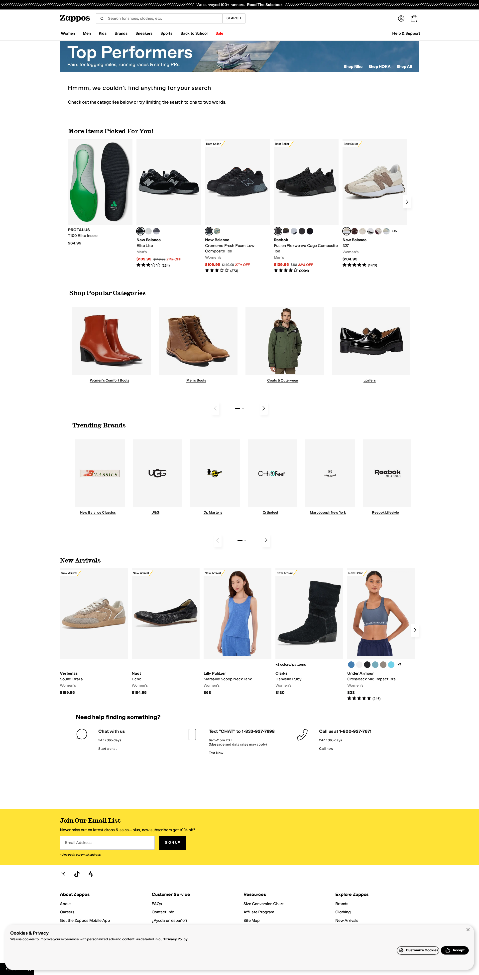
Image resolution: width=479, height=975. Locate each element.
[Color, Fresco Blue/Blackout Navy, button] (391, 665)
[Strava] (90, 874)
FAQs (157, 903)
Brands (341, 903)
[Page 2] (243, 408)
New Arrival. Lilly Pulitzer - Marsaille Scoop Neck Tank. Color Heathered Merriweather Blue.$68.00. (237, 631)
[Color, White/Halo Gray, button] (359, 665)
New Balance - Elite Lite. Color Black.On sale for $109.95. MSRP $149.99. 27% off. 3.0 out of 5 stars (168, 203)
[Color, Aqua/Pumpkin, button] (217, 231)
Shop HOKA (379, 66)
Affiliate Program (258, 912)
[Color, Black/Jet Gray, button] (367, 665)
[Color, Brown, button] (286, 231)
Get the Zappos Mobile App (85, 920)
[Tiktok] (76, 874)
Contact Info (163, 912)
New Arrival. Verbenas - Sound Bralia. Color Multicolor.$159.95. (94, 631)
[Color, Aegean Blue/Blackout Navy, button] (351, 665)
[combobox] (159, 18)
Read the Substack (264, 4)
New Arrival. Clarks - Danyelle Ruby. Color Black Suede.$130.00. (309, 631)
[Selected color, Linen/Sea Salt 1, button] (347, 231)
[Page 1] (237, 408)
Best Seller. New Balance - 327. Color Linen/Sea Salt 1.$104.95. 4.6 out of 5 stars (375, 203)
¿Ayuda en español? (170, 920)
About (65, 903)
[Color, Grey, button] (156, 231)
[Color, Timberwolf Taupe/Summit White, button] (383, 665)
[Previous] (215, 408)
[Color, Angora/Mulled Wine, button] (378, 231)
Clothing (343, 912)
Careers (67, 912)
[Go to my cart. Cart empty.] (414, 18)
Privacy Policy (175, 939)
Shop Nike (353, 66)
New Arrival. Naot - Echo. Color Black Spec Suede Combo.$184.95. (166, 631)
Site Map (251, 920)
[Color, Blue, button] (148, 231)
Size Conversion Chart (263, 903)
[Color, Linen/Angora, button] (362, 231)
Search (234, 18)
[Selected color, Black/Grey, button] (209, 231)
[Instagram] (62, 874)
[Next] (407, 201)
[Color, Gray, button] (294, 231)
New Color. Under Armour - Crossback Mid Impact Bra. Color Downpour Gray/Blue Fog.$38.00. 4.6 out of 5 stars (381, 634)
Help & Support (406, 33)
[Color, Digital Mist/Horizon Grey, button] (370, 231)
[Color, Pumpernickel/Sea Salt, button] (355, 231)
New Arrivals (346, 920)
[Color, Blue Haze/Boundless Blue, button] (375, 665)
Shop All (404, 66)
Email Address (78, 842)
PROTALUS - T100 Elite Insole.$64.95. (100, 192)
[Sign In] (401, 18)
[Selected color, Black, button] (140, 231)
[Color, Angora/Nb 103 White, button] (386, 231)
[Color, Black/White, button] (310, 231)
